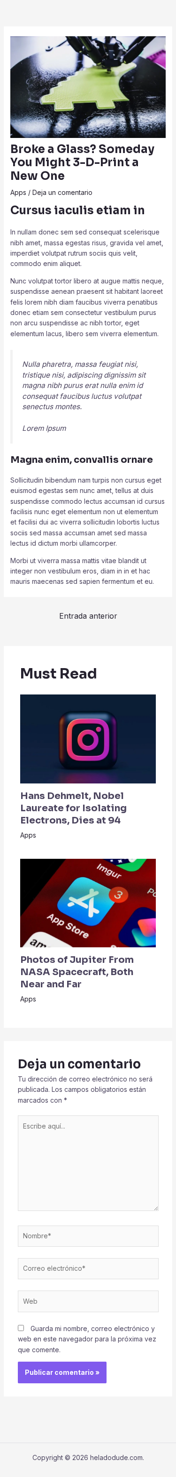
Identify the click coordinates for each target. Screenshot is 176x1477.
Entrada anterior (88, 616)
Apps (18, 192)
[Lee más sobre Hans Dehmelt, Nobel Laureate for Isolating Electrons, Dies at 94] (88, 738)
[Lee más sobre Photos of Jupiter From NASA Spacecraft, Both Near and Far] (88, 902)
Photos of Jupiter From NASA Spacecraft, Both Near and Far (77, 972)
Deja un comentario (62, 192)
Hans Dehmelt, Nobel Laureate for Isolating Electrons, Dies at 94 (73, 808)
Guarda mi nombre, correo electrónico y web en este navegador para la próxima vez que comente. (87, 1339)
